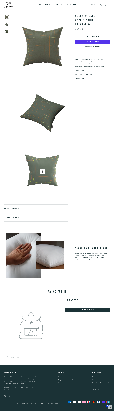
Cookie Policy (96, 389)
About (60, 376)
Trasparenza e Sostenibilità (65, 380)
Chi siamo (60, 5)
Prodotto (72, 300)
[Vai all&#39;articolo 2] (6, 24)
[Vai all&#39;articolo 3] (6, 31)
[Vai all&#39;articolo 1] (6, 17)
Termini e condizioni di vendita (101, 383)
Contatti (94, 376)
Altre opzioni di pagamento (92, 46)
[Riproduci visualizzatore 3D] (42, 171)
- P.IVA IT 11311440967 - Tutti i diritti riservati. (48, 403)
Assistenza (71, 5)
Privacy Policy (96, 386)
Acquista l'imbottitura (81, 78)
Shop (40, 5)
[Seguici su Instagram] (5, 396)
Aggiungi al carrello (92, 36)
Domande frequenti (97, 380)
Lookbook (49, 5)
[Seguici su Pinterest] (10, 396)
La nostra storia (62, 383)
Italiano (93, 4)
